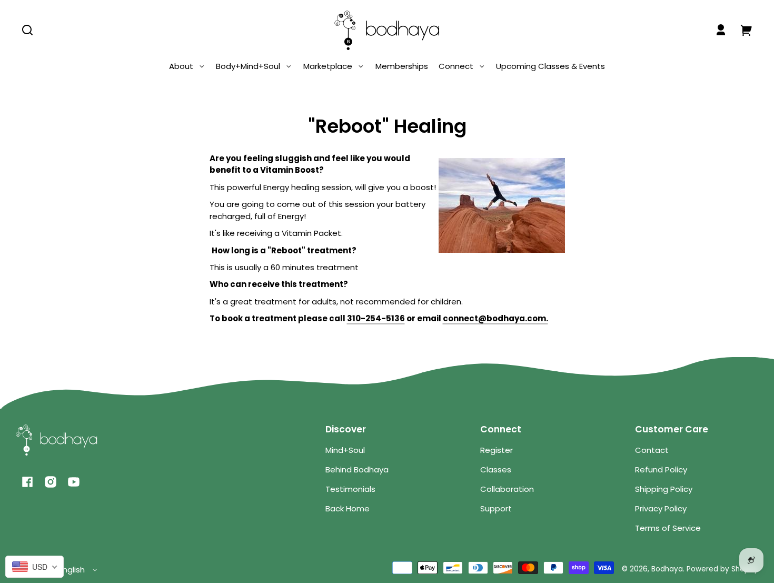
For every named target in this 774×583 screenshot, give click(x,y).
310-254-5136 (376, 318)
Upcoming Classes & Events (550, 66)
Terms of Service (668, 527)
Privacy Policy (661, 508)
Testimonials (350, 489)
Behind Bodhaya (357, 469)
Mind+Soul (345, 450)
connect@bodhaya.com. (495, 318)
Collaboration (507, 489)
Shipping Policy (663, 489)
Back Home (347, 508)
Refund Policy (661, 469)
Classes (495, 469)
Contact (652, 450)
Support (496, 508)
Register (496, 450)
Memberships (401, 66)
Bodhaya (667, 569)
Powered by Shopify (722, 569)
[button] (27, 30)
